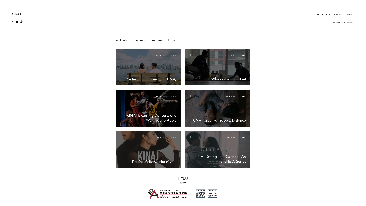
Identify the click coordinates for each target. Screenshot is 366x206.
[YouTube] (17, 21)
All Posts (122, 40)
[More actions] (122, 55)
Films (172, 40)
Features (157, 40)
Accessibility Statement (343, 22)
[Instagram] (12, 21)
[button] (246, 40)
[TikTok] (21, 21)
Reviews (139, 40)
